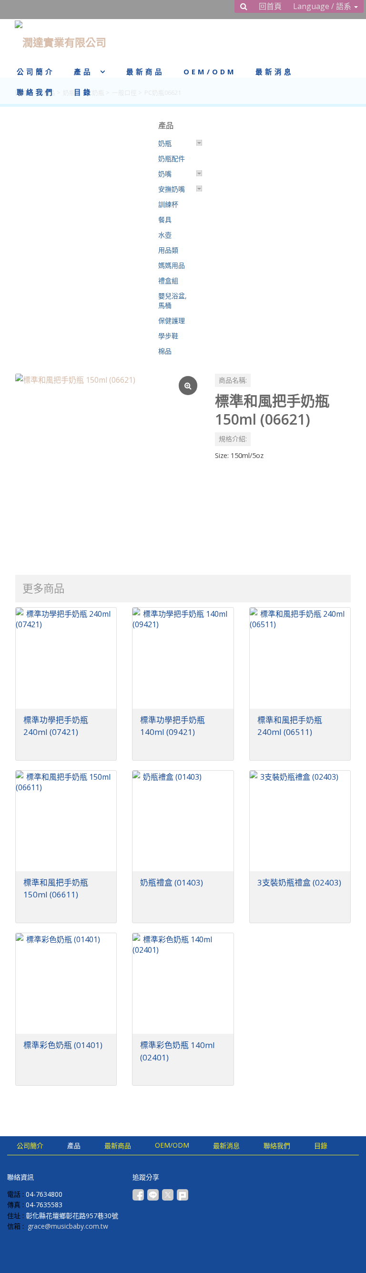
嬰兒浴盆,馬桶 (172, 300)
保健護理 (171, 320)
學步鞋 (168, 335)
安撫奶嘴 (171, 188)
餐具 (165, 219)
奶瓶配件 (171, 158)
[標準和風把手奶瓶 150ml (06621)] (107, 466)
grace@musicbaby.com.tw (68, 1226)
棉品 (165, 351)
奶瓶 (165, 143)
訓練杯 (168, 204)
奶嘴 (165, 173)
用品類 (168, 250)
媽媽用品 (171, 265)
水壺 (165, 234)
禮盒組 (168, 280)
